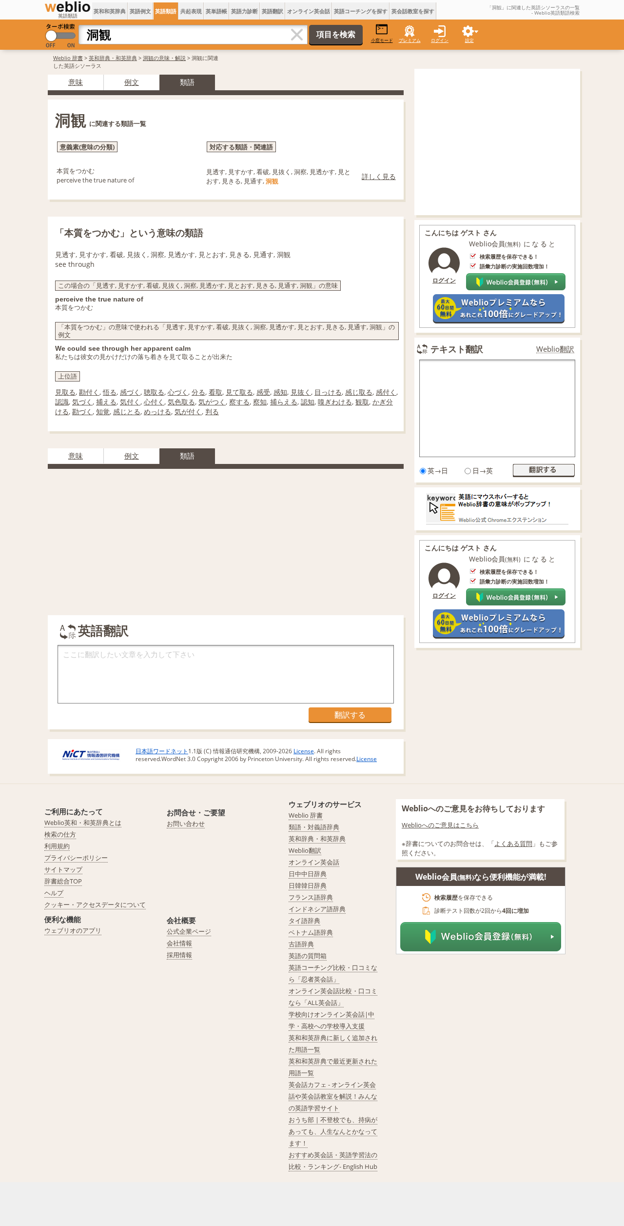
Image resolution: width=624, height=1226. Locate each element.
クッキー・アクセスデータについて (95, 904)
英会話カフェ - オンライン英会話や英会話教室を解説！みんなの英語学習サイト (333, 1096)
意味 (75, 82)
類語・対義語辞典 (314, 827)
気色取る (181, 401)
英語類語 (165, 11)
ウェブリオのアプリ (72, 930)
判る (212, 411)
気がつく (212, 401)
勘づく (82, 411)
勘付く (89, 392)
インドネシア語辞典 (317, 908)
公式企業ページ (189, 931)
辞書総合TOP (63, 881)
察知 (260, 401)
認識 (62, 401)
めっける (157, 411)
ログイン (439, 40)
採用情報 (179, 954)
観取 (362, 401)
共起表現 (191, 11)
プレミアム (410, 40)
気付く (130, 401)
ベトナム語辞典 (311, 932)
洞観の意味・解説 (164, 57)
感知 (280, 392)
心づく (178, 392)
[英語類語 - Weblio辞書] (67, 7)
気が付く (188, 411)
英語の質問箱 (308, 955)
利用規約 (57, 846)
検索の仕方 (60, 834)
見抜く (301, 392)
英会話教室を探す (412, 11)
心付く (154, 401)
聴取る (154, 392)
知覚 (103, 411)
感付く (386, 392)
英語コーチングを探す (361, 11)
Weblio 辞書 (68, 57)
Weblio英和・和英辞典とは (82, 822)
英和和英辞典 (110, 11)
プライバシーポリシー (76, 857)
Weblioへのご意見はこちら (440, 825)
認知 (307, 401)
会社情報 (179, 943)
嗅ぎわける (335, 401)
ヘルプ (53, 892)
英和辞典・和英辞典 (113, 57)
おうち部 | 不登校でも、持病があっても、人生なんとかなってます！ (333, 1131)
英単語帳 (216, 11)
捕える (106, 401)
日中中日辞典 (308, 873)
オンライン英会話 (308, 11)
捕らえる (283, 401)
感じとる (126, 411)
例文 (131, 82)
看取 (215, 392)
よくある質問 (513, 843)
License (303, 751)
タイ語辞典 (304, 920)
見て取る (239, 392)
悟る (110, 392)
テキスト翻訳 (456, 349)
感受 (263, 392)
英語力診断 (244, 11)
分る (198, 392)
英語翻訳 (272, 11)
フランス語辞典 (311, 897)
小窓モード (382, 40)
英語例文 (140, 11)
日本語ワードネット (162, 751)
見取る (65, 392)
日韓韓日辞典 (308, 885)
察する (239, 401)
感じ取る (358, 392)
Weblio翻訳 (555, 349)
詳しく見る (379, 176)
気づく (82, 401)
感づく (130, 392)
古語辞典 (301, 944)
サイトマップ (63, 869)
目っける (328, 392)
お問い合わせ (186, 823)
